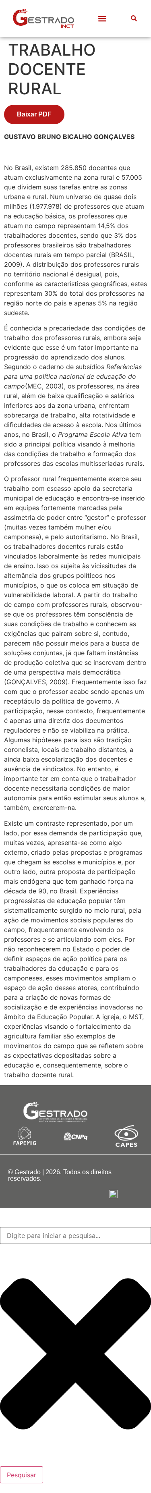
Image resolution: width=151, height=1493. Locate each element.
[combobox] (75, 1235)
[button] (102, 18)
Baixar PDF (34, 114)
